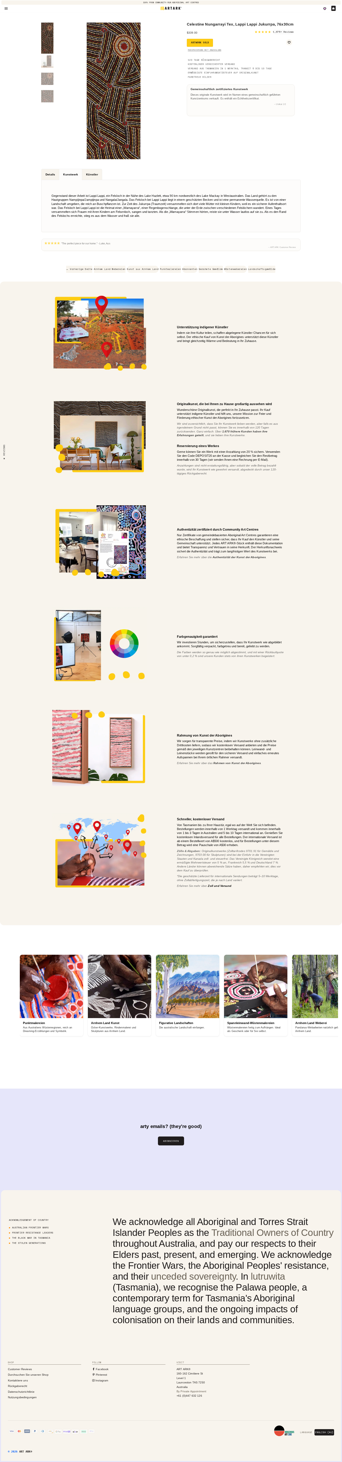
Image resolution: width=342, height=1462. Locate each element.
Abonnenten (189, 269)
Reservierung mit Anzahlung (204, 50)
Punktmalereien (170, 269)
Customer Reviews (20, 1369)
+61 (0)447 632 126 (189, 1395)
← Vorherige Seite (79, 269)
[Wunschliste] (324, 8)
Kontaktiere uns (18, 1380)
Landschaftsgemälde (261, 269)
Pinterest (101, 1374)
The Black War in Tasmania (31, 1237)
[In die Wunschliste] (289, 42)
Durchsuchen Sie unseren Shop (28, 1374)
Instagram (101, 1380)
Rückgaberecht (17, 1386)
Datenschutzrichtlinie (21, 1391)
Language (306, 1432)
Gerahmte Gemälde (211, 269)
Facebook (101, 1369)
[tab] (50, 174)
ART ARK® (25, 1451)
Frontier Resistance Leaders (32, 1232)
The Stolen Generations (29, 1243)
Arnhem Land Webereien (109, 269)
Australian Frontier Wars (30, 1227)
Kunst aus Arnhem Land (143, 269)
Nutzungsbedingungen (22, 1397)
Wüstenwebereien (235, 269)
